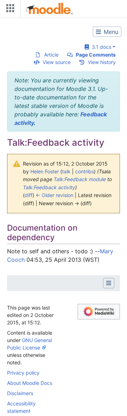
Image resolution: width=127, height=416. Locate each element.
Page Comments (96, 55)
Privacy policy (23, 373)
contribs (84, 171)
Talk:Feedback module (80, 179)
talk (66, 171)
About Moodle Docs (29, 383)
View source (57, 62)
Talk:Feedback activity (49, 187)
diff (28, 195)
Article (51, 55)
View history (102, 62)
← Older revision (54, 195)
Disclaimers (20, 393)
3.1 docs (100, 47)
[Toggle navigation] (9, 10)
